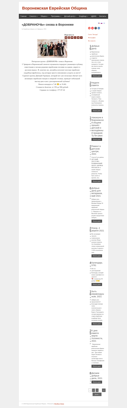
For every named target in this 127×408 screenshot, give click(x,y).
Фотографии (92, 38)
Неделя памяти (95, 84)
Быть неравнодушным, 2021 (97, 294)
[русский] (101, 23)
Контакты (102, 16)
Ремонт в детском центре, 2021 (96, 150)
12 (103, 390)
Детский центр (69, 16)
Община (44, 16)
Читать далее (97, 76)
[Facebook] (81, 37)
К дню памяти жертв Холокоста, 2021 (97, 335)
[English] (99, 23)
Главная (23, 16)
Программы (55, 16)
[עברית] (104, 23)
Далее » (97, 394)
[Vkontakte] (66, 37)
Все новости (91, 41)
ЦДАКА (93, 16)
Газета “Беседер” (93, 34)
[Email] (72, 37)
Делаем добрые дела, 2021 (96, 375)
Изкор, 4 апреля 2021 (97, 229)
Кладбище (83, 16)
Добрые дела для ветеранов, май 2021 (96, 192)
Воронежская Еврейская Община (54, 8)
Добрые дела (95, 47)
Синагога (33, 16)
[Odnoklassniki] (69, 37)
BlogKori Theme (59, 404)
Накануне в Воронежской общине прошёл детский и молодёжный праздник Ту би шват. (97, 126)
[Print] (78, 37)
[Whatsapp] (75, 37)
